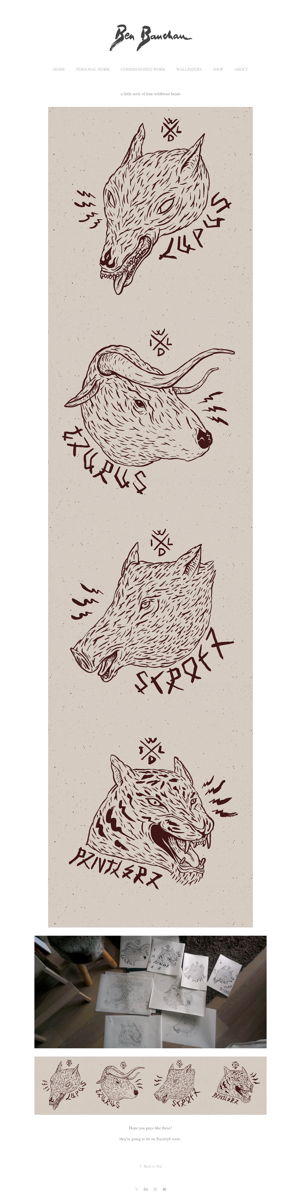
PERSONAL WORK (93, 69)
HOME (59, 69)
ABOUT (241, 69)
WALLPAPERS (189, 69)
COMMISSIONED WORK (143, 69)
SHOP (218, 69)
